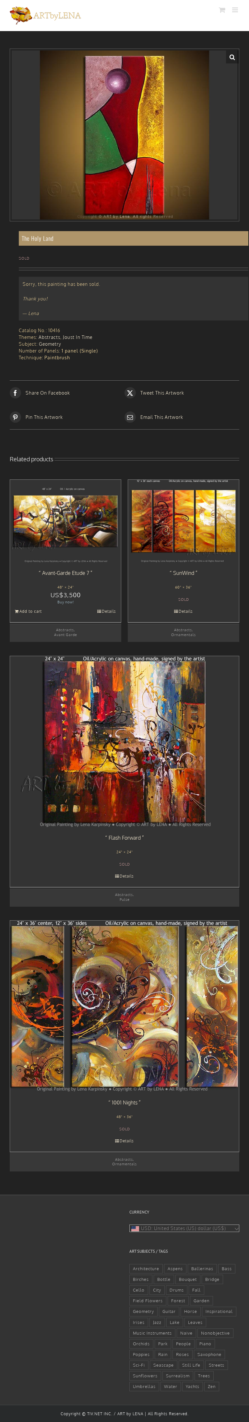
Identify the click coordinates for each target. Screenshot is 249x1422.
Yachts (192, 1386)
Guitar (169, 1311)
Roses (182, 1354)
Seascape (163, 1365)
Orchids (141, 1343)
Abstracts (49, 337)
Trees (204, 1375)
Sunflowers (145, 1375)
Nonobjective (215, 1333)
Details (109, 611)
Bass (227, 1268)
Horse (190, 1311)
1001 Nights (125, 1102)
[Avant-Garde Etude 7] (65, 521)
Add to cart (30, 611)
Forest (178, 1300)
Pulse (125, 899)
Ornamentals (183, 634)
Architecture (146, 1268)
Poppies (141, 1354)
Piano (205, 1343)
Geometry (50, 344)
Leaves (195, 1322)
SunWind (184, 573)
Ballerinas (202, 1268)
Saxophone (209, 1354)
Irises (139, 1322)
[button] (232, 56)
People (183, 1343)
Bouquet (188, 1279)
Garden (201, 1300)
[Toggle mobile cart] (222, 9)
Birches (141, 1279)
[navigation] (184, 1228)
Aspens (175, 1268)
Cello (139, 1290)
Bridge (212, 1279)
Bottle (164, 1279)
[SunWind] (183, 521)
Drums (177, 1290)
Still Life (191, 1365)
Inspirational (219, 1311)
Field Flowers (148, 1300)
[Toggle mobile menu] (235, 9)
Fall (196, 1290)
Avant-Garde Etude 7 (65, 573)
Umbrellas (144, 1386)
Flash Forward (124, 837)
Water (170, 1386)
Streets (216, 1365)
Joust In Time (77, 337)
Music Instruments (152, 1333)
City (157, 1290)
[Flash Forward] (124, 742)
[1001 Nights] (124, 1006)
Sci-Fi (139, 1365)
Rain (163, 1354)
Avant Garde (65, 634)
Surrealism (178, 1375)
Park (163, 1343)
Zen (212, 1386)
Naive (186, 1333)
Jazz (157, 1322)
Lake (175, 1322)
